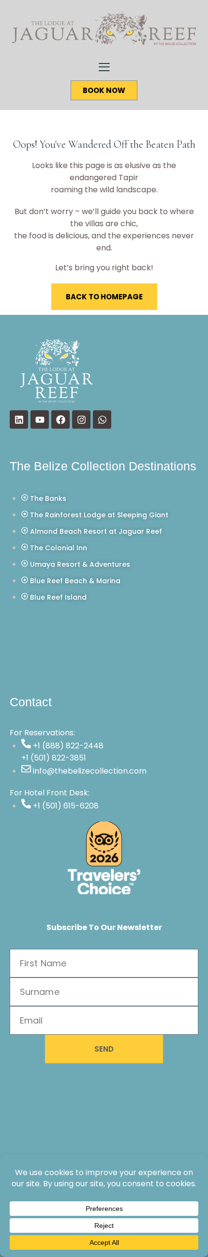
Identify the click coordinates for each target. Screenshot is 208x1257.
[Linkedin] (19, 419)
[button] (104, 67)
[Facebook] (60, 419)
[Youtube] (39, 419)
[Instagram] (81, 419)
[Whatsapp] (102, 419)
